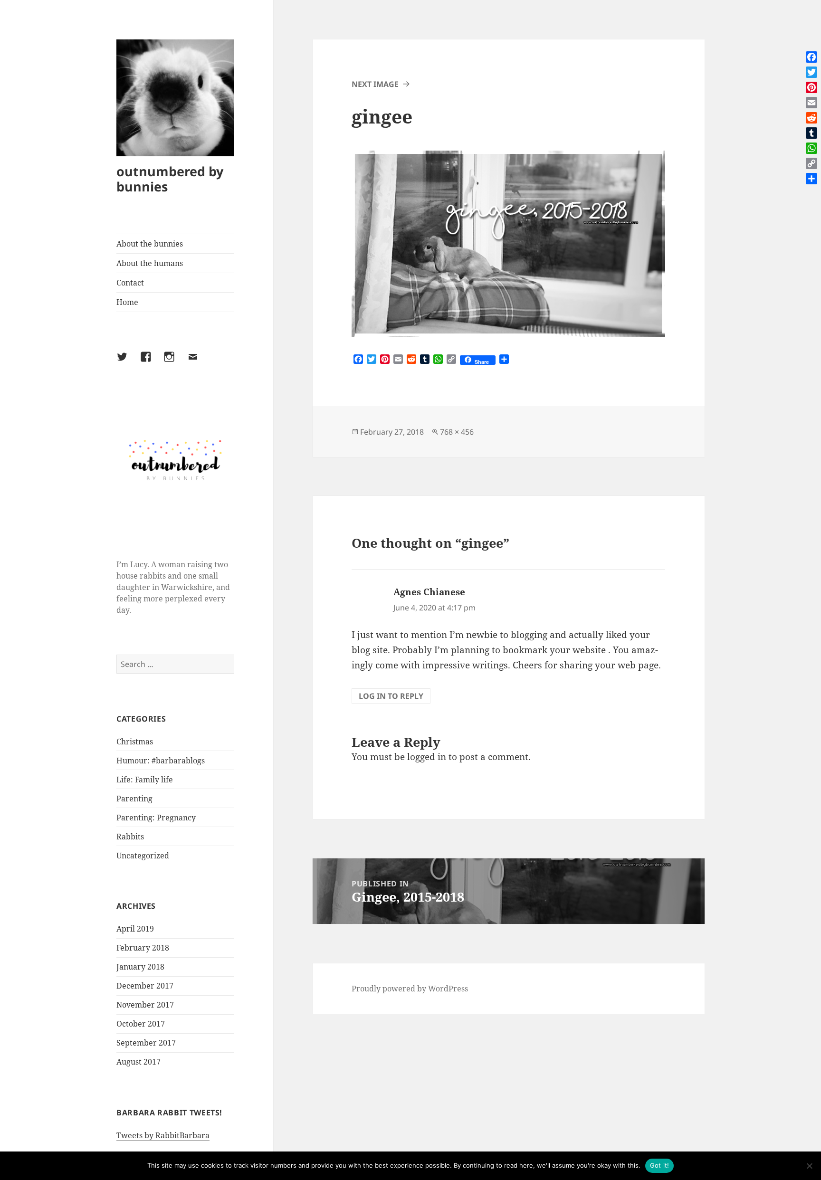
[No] (809, 1165)
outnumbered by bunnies (169, 178)
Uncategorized (142, 855)
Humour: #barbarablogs (160, 760)
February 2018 (142, 947)
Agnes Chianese (429, 592)
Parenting (134, 798)
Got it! (659, 1165)
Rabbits (130, 836)
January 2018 (140, 966)
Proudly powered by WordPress (410, 988)
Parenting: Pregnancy (156, 817)
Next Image (375, 84)
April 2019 (135, 928)
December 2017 (144, 985)
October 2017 (140, 1023)
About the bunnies (149, 243)
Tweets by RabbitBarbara (163, 1135)
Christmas (134, 741)
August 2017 (138, 1061)
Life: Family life (144, 779)
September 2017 (146, 1042)
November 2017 (145, 1004)
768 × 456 (457, 432)
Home (127, 302)
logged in (426, 757)
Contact (130, 282)
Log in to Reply (391, 696)
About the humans (149, 263)
